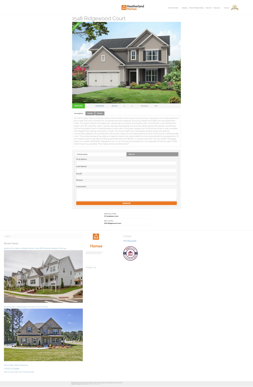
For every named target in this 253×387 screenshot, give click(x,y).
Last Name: (81, 166)
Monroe (114, 106)
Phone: (79, 180)
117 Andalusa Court (111, 215)
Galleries (185, 8)
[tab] (78, 113)
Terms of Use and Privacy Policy (94, 384)
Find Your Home (173, 8)
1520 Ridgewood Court (112, 222)
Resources (217, 8)
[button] (88, 272)
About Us (209, 8)
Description (78, 113)
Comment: (81, 187)
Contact (226, 8)
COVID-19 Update (11, 369)
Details (90, 113)
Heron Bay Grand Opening (16, 365)
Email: (79, 174)
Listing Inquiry (82, 154)
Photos (99, 113)
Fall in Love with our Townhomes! (19, 372)
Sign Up (131, 154)
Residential (100, 106)
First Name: (81, 159)
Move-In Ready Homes (197, 8)
